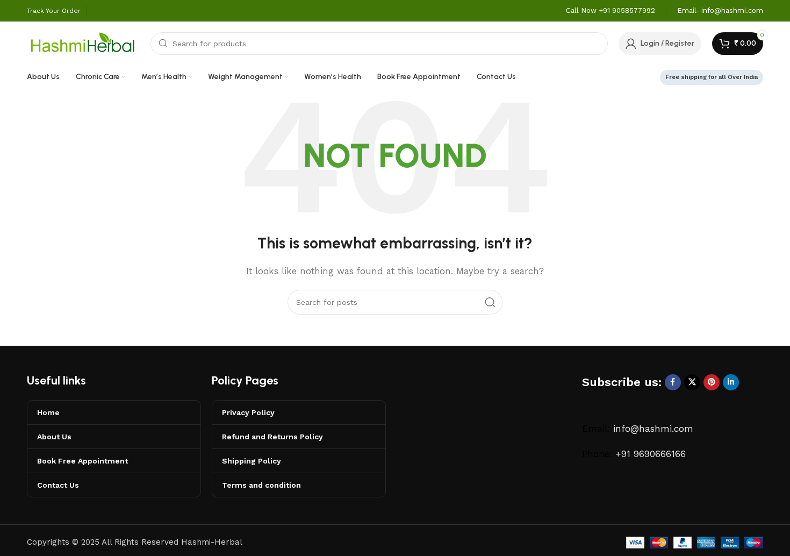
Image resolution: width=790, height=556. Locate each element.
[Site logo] (83, 42)
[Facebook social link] (673, 382)
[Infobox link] (610, 11)
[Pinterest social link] (711, 382)
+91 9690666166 (650, 453)
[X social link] (692, 382)
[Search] (490, 302)
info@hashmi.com (653, 428)
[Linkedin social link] (731, 382)
